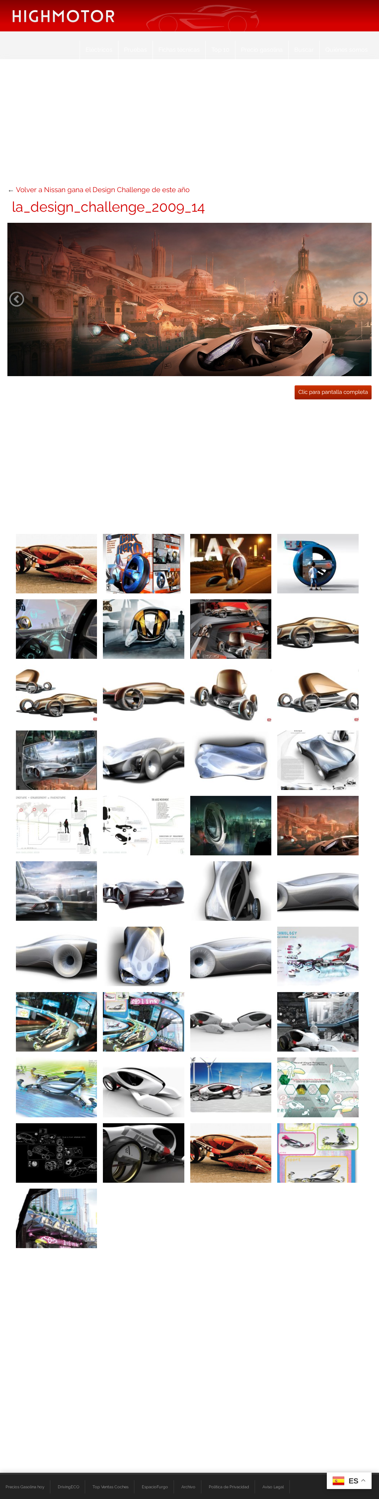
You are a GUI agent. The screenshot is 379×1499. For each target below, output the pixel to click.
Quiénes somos (346, 49)
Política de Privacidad (229, 1486)
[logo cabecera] (63, 16)
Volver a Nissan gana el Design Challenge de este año (103, 189)
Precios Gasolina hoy (25, 1486)
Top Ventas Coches (110, 1486)
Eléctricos (99, 49)
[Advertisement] (189, 125)
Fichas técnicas (179, 49)
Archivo (188, 1486)
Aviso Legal (273, 1486)
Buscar (304, 49)
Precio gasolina (262, 49)
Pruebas (135, 49)
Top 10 (220, 49)
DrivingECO (68, 1486)
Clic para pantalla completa (333, 392)
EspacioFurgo (155, 1486)
